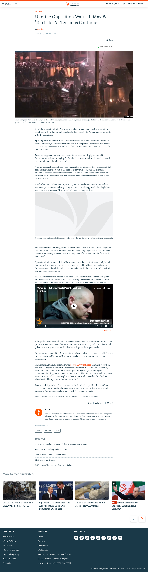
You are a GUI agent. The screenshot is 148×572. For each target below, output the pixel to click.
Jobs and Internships (11, 550)
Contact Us (7, 563)
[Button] (109, 40)
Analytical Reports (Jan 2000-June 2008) (54, 563)
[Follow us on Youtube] (76, 538)
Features (41, 541)
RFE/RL (40, 29)
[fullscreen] (110, 326)
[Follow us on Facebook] (103, 538)
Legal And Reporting (11, 554)
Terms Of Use (8, 546)
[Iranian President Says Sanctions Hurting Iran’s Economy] (128, 490)
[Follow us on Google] (92, 538)
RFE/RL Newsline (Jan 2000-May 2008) (54, 559)
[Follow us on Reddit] (81, 538)
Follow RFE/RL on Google (115, 4)
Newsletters (43, 546)
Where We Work (9, 541)
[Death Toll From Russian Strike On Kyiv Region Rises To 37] (19, 490)
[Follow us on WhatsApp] (114, 538)
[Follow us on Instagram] (87, 538)
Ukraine (39, 12)
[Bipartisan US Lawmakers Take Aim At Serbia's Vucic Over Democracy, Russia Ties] (56, 490)
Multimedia (43, 550)
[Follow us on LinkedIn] (109, 538)
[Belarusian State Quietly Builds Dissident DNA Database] (92, 490)
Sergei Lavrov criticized (80, 365)
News (40, 537)
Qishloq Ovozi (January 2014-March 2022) (54, 554)
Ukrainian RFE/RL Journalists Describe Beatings (59, 288)
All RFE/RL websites (135, 4)
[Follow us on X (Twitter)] (98, 538)
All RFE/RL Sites (9, 559)
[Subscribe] (120, 538)
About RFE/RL (8, 537)
